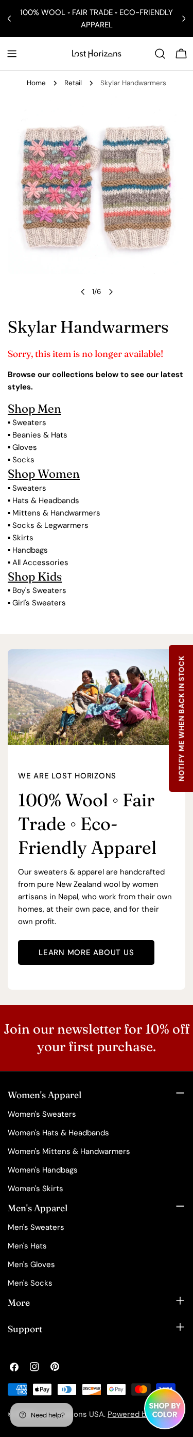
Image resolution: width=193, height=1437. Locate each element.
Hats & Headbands (45, 500)
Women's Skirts (35, 1188)
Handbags (30, 550)
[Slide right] (110, 292)
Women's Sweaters (42, 1114)
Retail (73, 83)
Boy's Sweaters (39, 590)
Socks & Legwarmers (50, 525)
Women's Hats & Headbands (58, 1133)
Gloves (24, 447)
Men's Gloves (31, 1264)
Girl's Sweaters (39, 603)
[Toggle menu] (12, 53)
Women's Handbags (43, 1170)
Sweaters (29, 422)
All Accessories (40, 562)
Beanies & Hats (39, 435)
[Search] (160, 53)
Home (36, 83)
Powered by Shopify (143, 1414)
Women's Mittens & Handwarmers (69, 1151)
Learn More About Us (86, 952)
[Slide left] (83, 292)
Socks (23, 460)
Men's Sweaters (36, 1227)
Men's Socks (30, 1283)
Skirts (22, 538)
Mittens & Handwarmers (56, 513)
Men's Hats (27, 1246)
